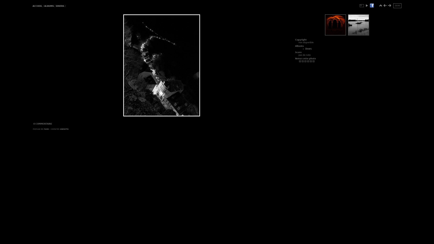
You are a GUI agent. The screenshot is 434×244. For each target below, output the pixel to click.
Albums (49, 6)
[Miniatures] (380, 5)
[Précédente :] (385, 5)
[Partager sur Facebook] (372, 5)
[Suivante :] (389, 5)
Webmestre (64, 129)
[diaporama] (366, 5)
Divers (60, 6)
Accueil (37, 6)
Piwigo (46, 129)
